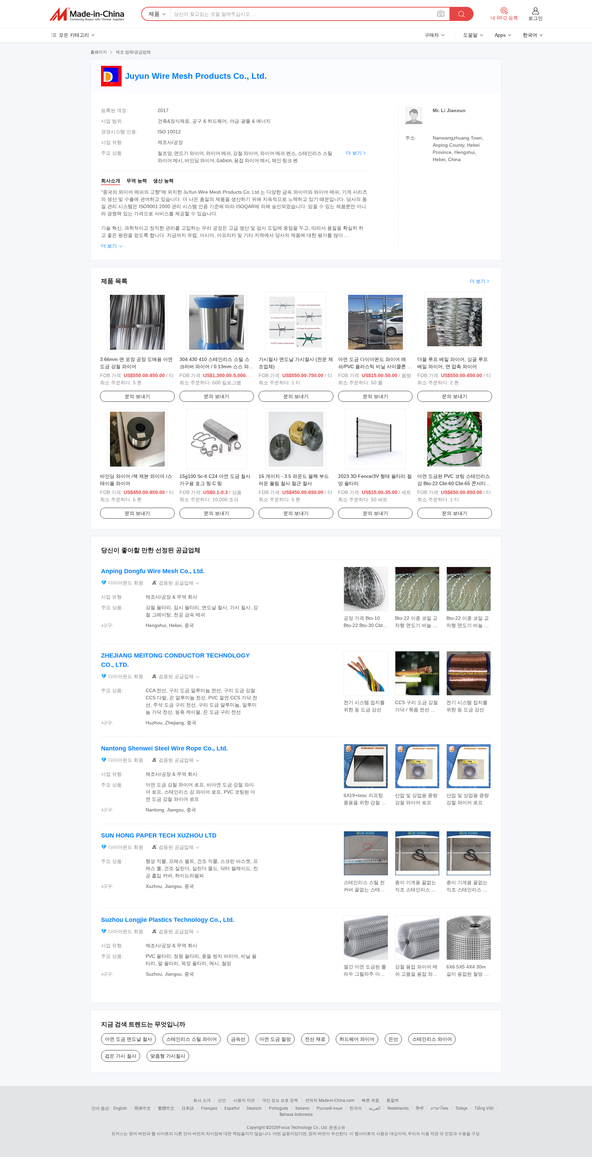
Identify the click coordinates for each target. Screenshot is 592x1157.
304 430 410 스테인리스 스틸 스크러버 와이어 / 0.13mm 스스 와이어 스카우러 (217, 366)
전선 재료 (315, 1039)
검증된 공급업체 (179, 583)
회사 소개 (202, 1100)
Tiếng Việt (484, 1108)
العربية (374, 1108)
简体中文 (142, 1108)
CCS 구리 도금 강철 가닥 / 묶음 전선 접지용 (416, 710)
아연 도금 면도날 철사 (128, 1039)
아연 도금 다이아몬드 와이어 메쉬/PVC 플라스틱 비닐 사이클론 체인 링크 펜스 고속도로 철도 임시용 (375, 366)
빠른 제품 (370, 1100)
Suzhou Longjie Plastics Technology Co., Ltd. (167, 919)
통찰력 (392, 1100)
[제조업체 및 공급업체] (86, 14)
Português (278, 1108)
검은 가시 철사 (120, 1056)
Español (231, 1108)
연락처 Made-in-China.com (330, 1100)
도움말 (470, 35)
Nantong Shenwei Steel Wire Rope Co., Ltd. (164, 748)
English (120, 1108)
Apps (500, 35)
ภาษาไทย (439, 1108)
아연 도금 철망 (275, 1039)
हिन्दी (419, 1108)
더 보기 (354, 153)
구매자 (431, 35)
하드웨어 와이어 (357, 1039)
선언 (222, 1100)
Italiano (302, 1108)
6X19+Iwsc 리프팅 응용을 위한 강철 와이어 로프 (365, 802)
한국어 (355, 1108)
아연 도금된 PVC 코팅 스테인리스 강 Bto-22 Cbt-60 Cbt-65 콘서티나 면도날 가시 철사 (454, 483)
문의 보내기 (137, 396)
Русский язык (329, 1108)
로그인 (535, 18)
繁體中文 (166, 1108)
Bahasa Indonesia (296, 1114)
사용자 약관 (244, 1100)
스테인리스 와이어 (432, 1039)
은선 (393, 1039)
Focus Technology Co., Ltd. (303, 1127)
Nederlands (398, 1108)
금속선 (238, 1039)
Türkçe (461, 1108)
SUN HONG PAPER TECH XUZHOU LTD (159, 835)
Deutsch (254, 1108)
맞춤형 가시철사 (167, 1056)
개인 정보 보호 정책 (280, 1100)
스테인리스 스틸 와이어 (191, 1039)
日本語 (188, 1108)
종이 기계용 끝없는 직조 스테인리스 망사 (415, 890)
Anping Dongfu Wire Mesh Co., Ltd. (153, 571)
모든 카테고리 (74, 35)
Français (209, 1108)
